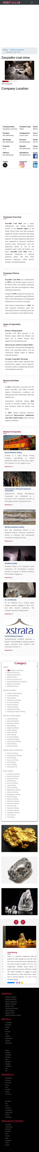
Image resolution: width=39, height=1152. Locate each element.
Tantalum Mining (13, 808)
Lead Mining (11, 785)
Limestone (8, 1099)
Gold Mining (11, 781)
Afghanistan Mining (14, 700)
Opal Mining (11, 725)
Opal (6, 1139)
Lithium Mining (12, 788)
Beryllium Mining (13, 776)
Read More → (9, 466)
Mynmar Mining (12, 705)
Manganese (8, 1048)
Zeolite (7, 1120)
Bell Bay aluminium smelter (14, 527)
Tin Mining (10, 817)
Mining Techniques (13, 684)
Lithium (7, 1041)
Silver (7, 1064)
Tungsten (8, 1069)
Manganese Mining (13, 794)
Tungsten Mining (13, 810)
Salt (6, 1109)
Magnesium (8, 1043)
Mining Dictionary (13, 672)
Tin (6, 1076)
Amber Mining (12, 732)
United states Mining (14, 693)
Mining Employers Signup (13, 1020)
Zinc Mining (11, 815)
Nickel (7, 1055)
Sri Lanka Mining (13, 702)
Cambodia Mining (13, 709)
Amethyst (8, 1130)
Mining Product (10, 1018)
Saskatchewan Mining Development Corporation (18, 490)
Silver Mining (11, 806)
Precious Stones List (14, 679)
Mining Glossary (13, 686)
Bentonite (8, 1088)
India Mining (11, 698)
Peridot (7, 1141)
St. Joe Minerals (10, 600)
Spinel (7, 1148)
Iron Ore (7, 1037)
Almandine (8, 1083)
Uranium (8, 1113)
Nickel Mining (12, 797)
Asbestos (8, 1085)
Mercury (7, 1046)
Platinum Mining (12, 803)
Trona (7, 1111)
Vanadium (8, 1071)
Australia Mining (13, 696)
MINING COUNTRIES (9, 690)
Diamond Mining (13, 723)
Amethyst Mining (13, 739)
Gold (6, 1034)
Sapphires (8, 1145)
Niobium (8, 1058)
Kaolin (7, 1097)
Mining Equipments (14, 675)
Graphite (7, 1094)
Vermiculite (8, 1115)
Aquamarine (9, 1132)
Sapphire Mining (13, 728)
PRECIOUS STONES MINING (12, 716)
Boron (7, 1090)
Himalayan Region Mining (16, 711)
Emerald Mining (12, 737)
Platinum (8, 1062)
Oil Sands (8, 1106)
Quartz (7, 1150)
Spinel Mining (12, 744)
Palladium (8, 1060)
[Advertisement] (19, 25)
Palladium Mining (13, 801)
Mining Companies (17, 50)
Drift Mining (11, 762)
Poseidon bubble (11, 563)
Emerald (7, 1136)
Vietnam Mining (12, 707)
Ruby (7, 1143)
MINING (5, 667)
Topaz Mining (12, 730)
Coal (6, 1092)
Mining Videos (12, 677)
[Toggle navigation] (31, 3)
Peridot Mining (12, 746)
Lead (6, 1039)
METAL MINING (8, 771)
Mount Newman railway (13, 452)
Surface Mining (12, 753)
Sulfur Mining (11, 764)
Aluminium (8, 1028)
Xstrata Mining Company (14, 636)
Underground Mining (14, 755)
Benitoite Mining (13, 721)
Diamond (8, 1134)
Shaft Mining (11, 758)
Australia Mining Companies (17, 681)
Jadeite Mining (12, 719)
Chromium (8, 1122)
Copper (7, 1032)
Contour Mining (12, 760)
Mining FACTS (12, 767)
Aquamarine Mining (14, 741)
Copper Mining (12, 778)
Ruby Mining (11, 735)
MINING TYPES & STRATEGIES (13, 750)
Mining (5, 50)
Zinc (6, 1073)
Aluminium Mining (13, 774)
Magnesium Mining (13, 790)
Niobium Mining (12, 799)
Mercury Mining (12, 792)
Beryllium (8, 1030)
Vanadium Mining (13, 812)
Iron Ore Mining (12, 783)
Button (8, 984)
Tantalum (8, 1067)
